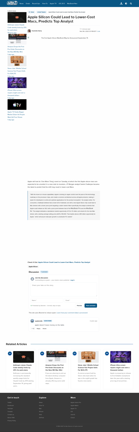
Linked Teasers (41, 12)
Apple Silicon (33, 266)
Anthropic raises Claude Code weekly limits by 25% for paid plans (22, 367)
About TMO (11, 417)
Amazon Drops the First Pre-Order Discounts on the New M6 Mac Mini (54, 367)
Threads (10, 411)
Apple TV (53, 3)
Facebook (10, 405)
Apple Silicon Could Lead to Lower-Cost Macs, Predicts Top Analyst (64, 262)
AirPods (41, 417)
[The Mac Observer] (12, 3)
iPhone (41, 411)
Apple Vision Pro (76, 402)
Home (32, 12)
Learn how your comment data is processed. (72, 312)
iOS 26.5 (62, 3)
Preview (79, 305)
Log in (72, 280)
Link (98, 31)
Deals (28, 3)
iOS (72, 411)
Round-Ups (36, 3)
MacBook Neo (72, 3)
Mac (40, 408)
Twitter (9, 402)
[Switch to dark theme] (126, 3)
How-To (45, 3)
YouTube (10, 408)
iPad (40, 414)
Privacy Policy (11, 421)
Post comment (90, 305)
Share (44, 329)
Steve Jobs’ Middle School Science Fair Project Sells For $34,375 (88, 367)
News (22, 3)
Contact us (10, 414)
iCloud (73, 417)
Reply (38, 329)
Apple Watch (74, 405)
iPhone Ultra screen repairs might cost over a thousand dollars (119, 367)
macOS (73, 414)
